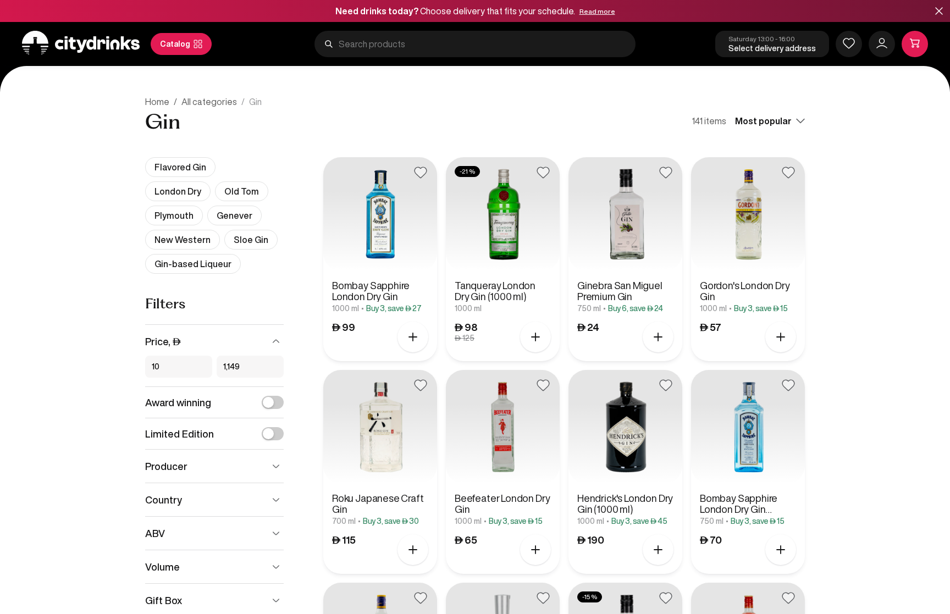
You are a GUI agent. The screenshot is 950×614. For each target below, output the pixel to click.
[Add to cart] (412, 337)
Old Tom (241, 191)
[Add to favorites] (420, 172)
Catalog (175, 44)
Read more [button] (597, 11)
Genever (234, 215)
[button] (939, 12)
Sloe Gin (251, 239)
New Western (182, 239)
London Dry (177, 191)
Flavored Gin (180, 167)
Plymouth (174, 215)
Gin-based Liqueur (192, 263)
